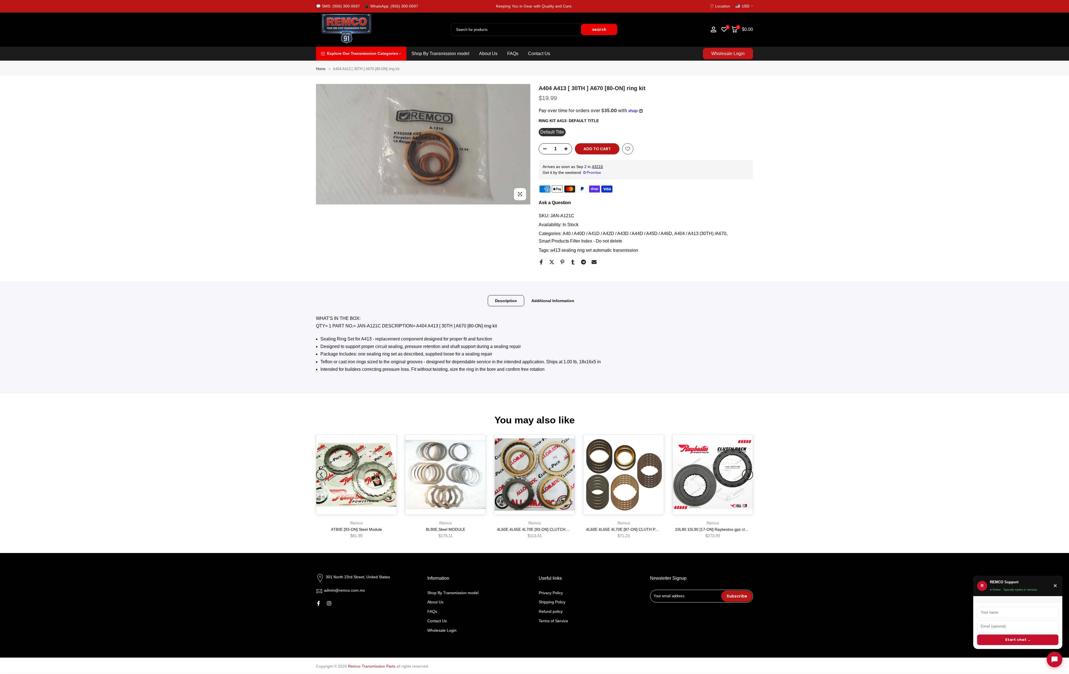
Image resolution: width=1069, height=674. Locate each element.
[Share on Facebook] (541, 262)
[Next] (747, 474)
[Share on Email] (594, 262)
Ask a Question (555, 202)
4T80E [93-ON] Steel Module (356, 529)
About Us (488, 53)
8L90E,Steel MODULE (445, 529)
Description (506, 300)
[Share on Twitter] (551, 262)
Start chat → (1018, 639)
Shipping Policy (552, 602)
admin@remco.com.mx (344, 590)
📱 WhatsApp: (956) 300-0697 (391, 6)
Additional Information (552, 300)
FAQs (512, 53)
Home (320, 69)
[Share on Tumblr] (572, 262)
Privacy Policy (551, 593)
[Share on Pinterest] (562, 262)
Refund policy (551, 611)
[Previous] (321, 474)
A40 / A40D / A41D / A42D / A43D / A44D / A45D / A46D (617, 233)
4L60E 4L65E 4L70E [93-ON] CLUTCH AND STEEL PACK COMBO (555, 529)
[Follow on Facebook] (318, 603)
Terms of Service (553, 621)
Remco (356, 523)
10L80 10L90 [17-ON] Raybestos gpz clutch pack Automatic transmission (739, 529)
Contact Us (539, 53)
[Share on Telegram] (583, 262)
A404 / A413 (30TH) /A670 (700, 233)
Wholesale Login (728, 53)
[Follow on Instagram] (329, 603)
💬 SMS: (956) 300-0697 (338, 6)
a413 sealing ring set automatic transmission (594, 250)
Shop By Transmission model (440, 53)
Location (722, 6)
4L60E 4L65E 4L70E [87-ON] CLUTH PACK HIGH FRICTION (639, 529)
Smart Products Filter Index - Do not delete (580, 241)
